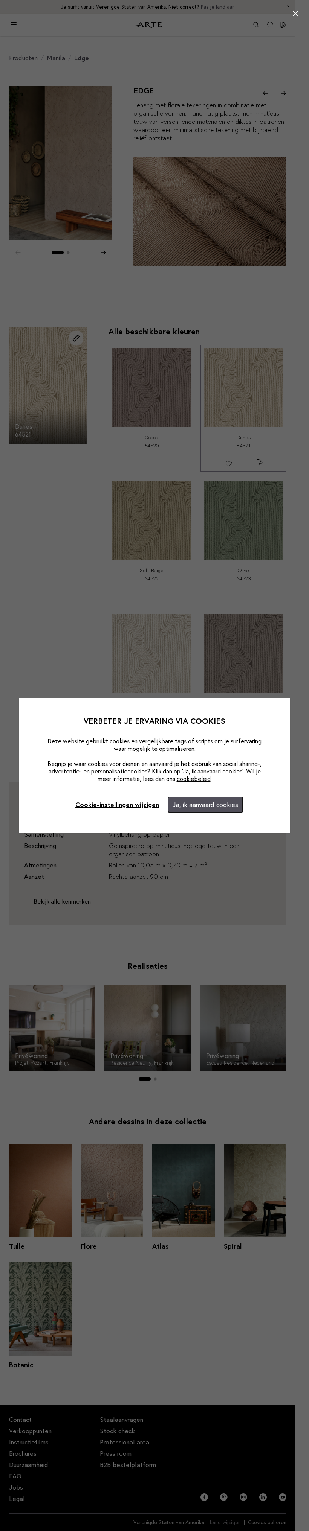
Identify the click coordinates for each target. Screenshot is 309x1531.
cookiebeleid (194, 778)
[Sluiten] (295, 13)
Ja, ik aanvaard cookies (205, 804)
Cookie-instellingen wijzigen (117, 804)
